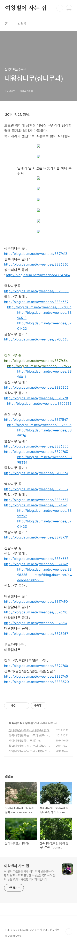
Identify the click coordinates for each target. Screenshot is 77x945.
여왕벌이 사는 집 (26, 8)
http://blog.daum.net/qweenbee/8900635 (36, 339)
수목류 (29, 723)
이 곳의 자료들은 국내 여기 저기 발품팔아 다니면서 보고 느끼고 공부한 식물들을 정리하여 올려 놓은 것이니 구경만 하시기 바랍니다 (30, 875)
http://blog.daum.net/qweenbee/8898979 (36, 537)
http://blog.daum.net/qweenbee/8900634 (36, 473)
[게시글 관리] (24, 706)
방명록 (22, 24)
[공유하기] (19, 706)
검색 (60, 8)
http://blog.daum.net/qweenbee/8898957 (36, 634)
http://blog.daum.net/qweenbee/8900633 (39, 403)
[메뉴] (69, 8)
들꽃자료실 (15, 723)
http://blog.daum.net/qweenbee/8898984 (38, 275)
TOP (69, 931)
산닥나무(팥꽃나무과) (22, 740)
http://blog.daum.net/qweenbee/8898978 (36, 398)
